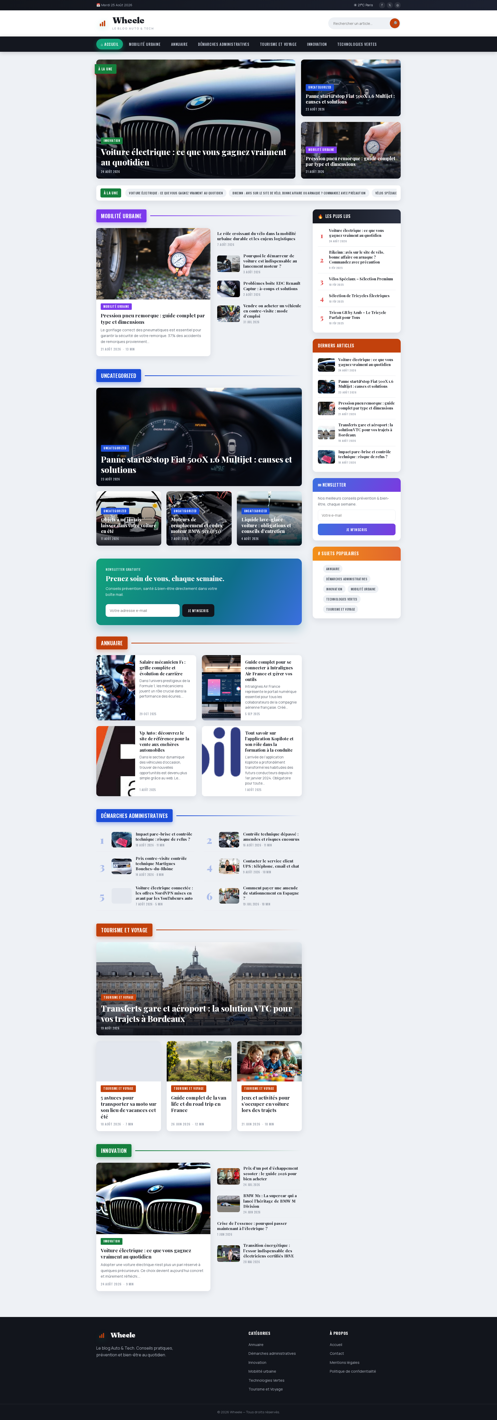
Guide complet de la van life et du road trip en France (198, 1103)
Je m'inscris (198, 610)
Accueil (336, 1344)
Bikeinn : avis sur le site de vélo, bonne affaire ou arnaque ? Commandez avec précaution (299, 193)
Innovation (317, 44)
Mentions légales (345, 1362)
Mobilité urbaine (144, 44)
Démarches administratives (224, 44)
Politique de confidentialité (353, 1371)
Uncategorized (118, 375)
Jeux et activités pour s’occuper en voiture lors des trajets (266, 1103)
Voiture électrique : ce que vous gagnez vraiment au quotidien (176, 193)
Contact (337, 1353)
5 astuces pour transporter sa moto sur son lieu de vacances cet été (129, 1106)
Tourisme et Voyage (278, 44)
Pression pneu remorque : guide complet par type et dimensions (153, 318)
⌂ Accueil (110, 44)
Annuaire (179, 44)
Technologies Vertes (357, 44)
